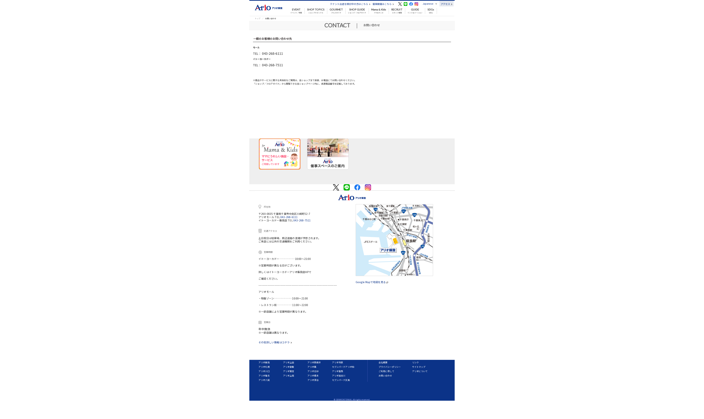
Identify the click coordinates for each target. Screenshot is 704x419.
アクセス (446, 4)
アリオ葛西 (337, 371)
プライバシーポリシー (390, 366)
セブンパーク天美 (341, 379)
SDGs (431, 11)
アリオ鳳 (311, 366)
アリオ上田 (288, 362)
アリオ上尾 (288, 375)
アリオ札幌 (264, 366)
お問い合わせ (385, 375)
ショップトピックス (315, 11)
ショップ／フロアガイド (357, 11)
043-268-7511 (302, 220)
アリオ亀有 (264, 375)
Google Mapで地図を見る (371, 282)
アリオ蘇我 (264, 362)
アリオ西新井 (314, 362)
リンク (415, 362)
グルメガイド (336, 11)
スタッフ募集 (396, 11)
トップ (257, 18)
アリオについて (420, 371)
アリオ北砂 (313, 371)
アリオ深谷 (313, 379)
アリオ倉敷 (288, 366)
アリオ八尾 (264, 379)
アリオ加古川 (338, 375)
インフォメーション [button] (415, 11)
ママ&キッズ (378, 11)
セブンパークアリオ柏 (343, 366)
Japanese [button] (428, 3)
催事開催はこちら (382, 4)
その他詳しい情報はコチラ (274, 342)
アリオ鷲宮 (288, 371)
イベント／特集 (296, 11)
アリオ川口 (264, 371)
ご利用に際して (386, 371)
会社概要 (383, 362)
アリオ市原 (337, 362)
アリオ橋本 (313, 375)
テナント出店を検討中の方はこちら (349, 4)
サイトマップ (419, 366)
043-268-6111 (289, 217)
